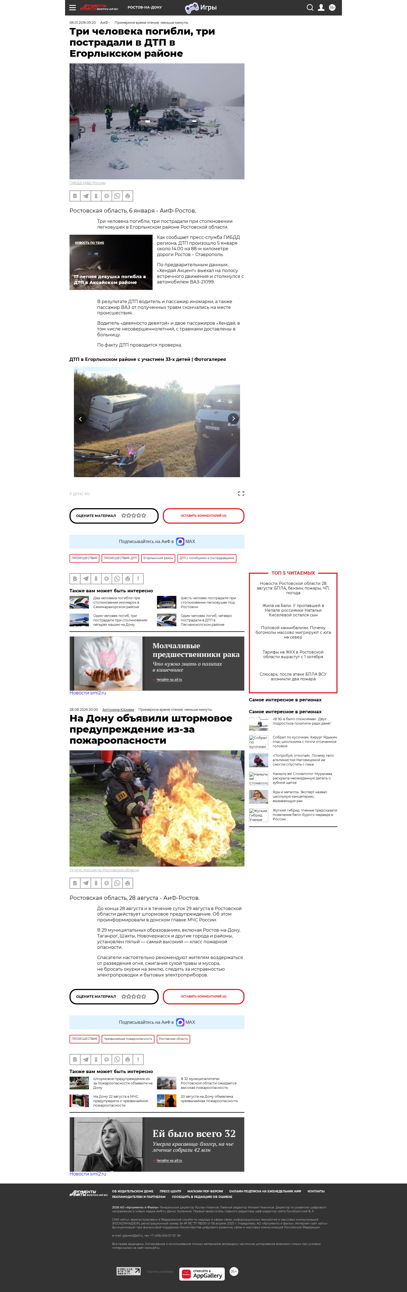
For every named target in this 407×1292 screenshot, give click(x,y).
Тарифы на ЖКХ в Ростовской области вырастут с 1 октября (293, 654)
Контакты (316, 1191)
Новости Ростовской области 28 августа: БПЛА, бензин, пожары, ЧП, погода (293, 588)
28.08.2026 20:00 (83, 709)
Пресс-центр (170, 1191)
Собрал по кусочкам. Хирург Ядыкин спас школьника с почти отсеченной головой (305, 741)
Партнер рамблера (160, 1271)
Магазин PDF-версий (205, 1191)
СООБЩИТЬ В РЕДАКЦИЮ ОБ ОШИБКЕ (202, 1197)
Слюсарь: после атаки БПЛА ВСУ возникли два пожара (293, 676)
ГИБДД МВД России (87, 183)
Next (233, 419)
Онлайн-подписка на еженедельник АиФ (265, 1191)
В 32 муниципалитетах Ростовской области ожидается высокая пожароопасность (208, 1083)
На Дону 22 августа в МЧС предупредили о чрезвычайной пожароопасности (120, 1100)
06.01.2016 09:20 (82, 22)
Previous (81, 419)
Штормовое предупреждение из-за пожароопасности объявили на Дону (123, 1083)
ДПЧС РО (81, 494)
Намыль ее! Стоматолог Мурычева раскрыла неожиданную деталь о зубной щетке (302, 778)
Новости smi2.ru (87, 693)
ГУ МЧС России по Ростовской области (104, 870)
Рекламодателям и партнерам (139, 1197)
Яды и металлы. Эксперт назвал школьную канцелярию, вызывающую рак (300, 796)
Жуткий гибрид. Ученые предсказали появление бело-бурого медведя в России (305, 814)
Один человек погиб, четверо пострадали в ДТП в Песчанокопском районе (206, 620)
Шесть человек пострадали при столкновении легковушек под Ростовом (208, 602)
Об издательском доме (132, 1191)
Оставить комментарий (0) (203, 516)
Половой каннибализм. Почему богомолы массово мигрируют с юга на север (293, 633)
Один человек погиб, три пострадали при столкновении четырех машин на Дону (120, 620)
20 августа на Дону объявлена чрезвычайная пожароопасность (209, 1098)
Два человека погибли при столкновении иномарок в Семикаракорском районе (116, 602)
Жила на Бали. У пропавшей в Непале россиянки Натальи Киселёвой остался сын (293, 610)
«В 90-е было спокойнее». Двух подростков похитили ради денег (302, 721)
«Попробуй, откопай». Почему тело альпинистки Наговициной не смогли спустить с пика (303, 759)
